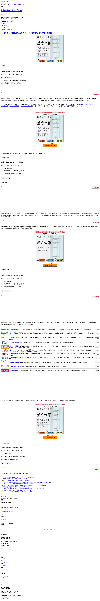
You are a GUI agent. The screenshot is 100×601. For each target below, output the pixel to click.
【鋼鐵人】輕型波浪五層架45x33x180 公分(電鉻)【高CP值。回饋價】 (28, 33)
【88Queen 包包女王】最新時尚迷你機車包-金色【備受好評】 (18, 492)
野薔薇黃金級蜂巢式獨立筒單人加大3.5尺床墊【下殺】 (16, 487)
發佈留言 (3, 524)
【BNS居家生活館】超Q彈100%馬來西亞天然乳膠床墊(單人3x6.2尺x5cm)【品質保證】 (24, 488)
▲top (2, 514)
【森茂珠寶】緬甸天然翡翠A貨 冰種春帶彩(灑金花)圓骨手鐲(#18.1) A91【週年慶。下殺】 (24, 485)
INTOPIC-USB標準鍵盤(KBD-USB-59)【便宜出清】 (15, 478)
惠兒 (2, 500)
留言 (11, 507)
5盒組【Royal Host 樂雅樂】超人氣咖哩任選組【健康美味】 (17, 490)
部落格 (5, 25)
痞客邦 (8, 507)
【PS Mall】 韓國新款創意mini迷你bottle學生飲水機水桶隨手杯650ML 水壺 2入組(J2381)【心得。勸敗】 (28, 482)
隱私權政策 (57, 582)
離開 (8, 598)
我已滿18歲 (3, 598)
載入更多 (3, 516)
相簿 (4, 23)
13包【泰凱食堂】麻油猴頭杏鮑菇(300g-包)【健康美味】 (16, 480)
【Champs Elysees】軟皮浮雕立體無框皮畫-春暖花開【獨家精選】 (19, 483)
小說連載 (11, 511)
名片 (4, 27)
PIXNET (39, 582)
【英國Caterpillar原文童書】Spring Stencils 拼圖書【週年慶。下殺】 (19, 477)
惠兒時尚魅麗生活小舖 (11, 10)
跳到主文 (3, 14)
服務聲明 (63, 582)
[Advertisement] (50, 200)
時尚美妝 (12, 21)
